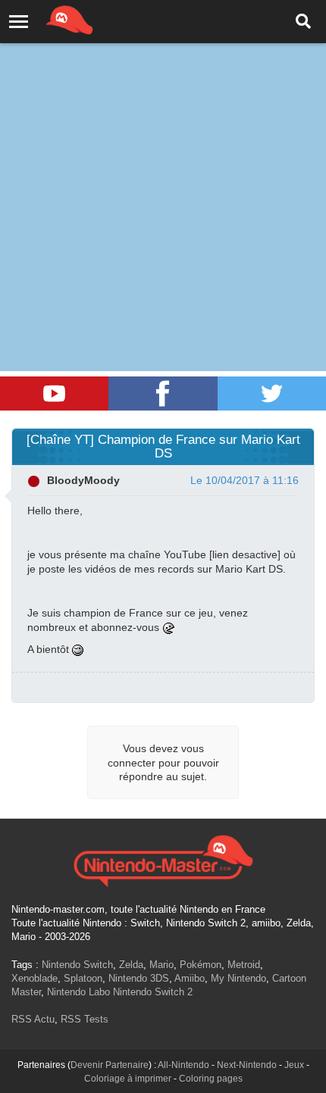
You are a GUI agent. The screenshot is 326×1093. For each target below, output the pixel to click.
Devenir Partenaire (110, 1065)
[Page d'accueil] (163, 859)
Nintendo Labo (78, 992)
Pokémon (200, 964)
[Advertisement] (163, 170)
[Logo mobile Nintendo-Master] (48, 19)
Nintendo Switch (77, 964)
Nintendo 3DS (138, 978)
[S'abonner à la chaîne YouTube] (54, 393)
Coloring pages (211, 1078)
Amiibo (189, 978)
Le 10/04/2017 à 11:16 (244, 480)
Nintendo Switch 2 (153, 992)
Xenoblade (34, 978)
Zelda (131, 964)
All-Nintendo (183, 1065)
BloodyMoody (83, 480)
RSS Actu (33, 1019)
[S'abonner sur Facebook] (162, 393)
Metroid (243, 964)
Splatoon (83, 978)
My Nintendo (238, 978)
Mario (161, 964)
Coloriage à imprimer (127, 1078)
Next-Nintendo (247, 1065)
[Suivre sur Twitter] (272, 393)
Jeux (294, 1065)
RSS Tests (84, 1019)
